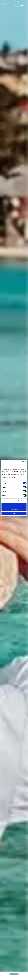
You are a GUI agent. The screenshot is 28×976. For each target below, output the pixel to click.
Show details (21, 500)
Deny (14, 513)
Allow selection (14, 509)
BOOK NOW (14, 973)
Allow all (14, 504)
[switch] (25, 487)
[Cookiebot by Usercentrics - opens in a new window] (21, 461)
